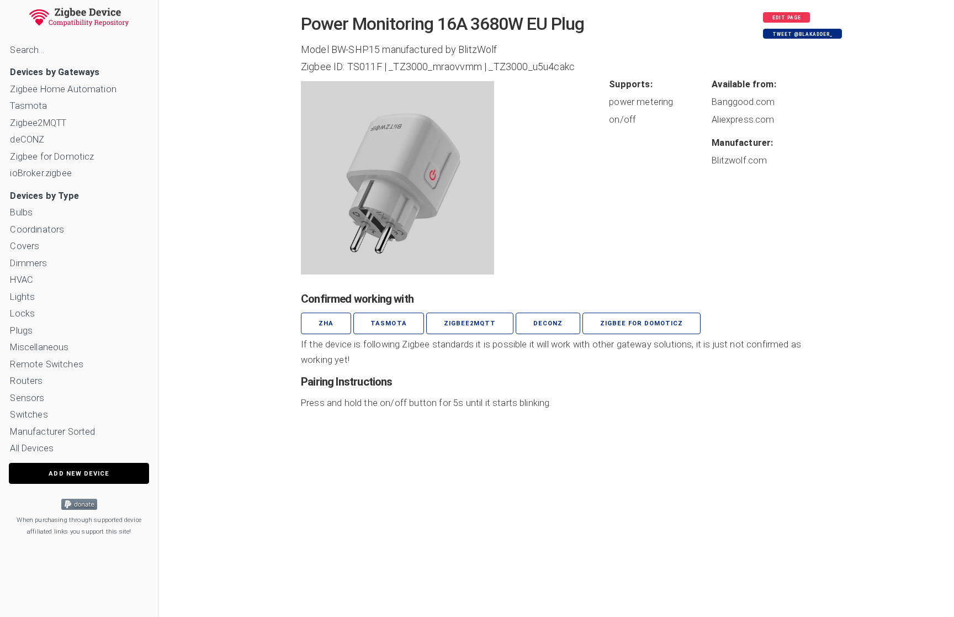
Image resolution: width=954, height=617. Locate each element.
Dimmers (28, 263)
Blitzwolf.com (739, 160)
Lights (22, 297)
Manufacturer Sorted (52, 431)
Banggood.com (743, 102)
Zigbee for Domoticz (52, 156)
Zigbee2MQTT (38, 123)
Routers (26, 381)
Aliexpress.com (743, 119)
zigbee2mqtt (470, 323)
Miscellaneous (39, 347)
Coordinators (37, 229)
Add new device (79, 473)
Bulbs (21, 212)
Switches (28, 414)
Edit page (786, 17)
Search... (27, 50)
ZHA (326, 323)
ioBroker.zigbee (40, 173)
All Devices (32, 448)
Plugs (21, 330)
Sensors (27, 398)
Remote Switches (46, 364)
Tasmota (28, 106)
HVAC (21, 280)
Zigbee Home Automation (63, 89)
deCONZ (27, 139)
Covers (24, 246)
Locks (22, 313)
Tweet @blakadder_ (802, 34)
